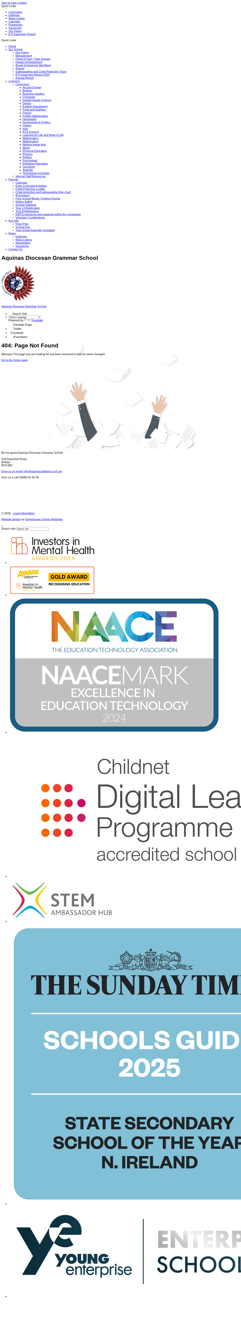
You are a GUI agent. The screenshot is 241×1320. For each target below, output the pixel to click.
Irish (25, 128)
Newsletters (23, 242)
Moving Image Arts (34, 144)
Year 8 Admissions (27, 211)
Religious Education (35, 163)
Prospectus (15, 24)
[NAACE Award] (114, 732)
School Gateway (26, 204)
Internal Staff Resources (31, 176)
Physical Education (35, 150)
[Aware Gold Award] (52, 594)
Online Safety (24, 201)
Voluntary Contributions (30, 217)
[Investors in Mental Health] (52, 562)
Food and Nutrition (34, 109)
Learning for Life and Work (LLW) (43, 135)
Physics (27, 154)
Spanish (28, 170)
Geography (30, 119)
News (12, 233)
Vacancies (15, 27)
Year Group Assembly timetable (35, 230)
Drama (27, 103)
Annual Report (25, 77)
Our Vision (15, 31)
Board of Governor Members (33, 65)
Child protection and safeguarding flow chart (43, 192)
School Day (23, 227)
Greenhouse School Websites (44, 519)
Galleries (14, 15)
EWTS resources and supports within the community (48, 214)
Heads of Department (29, 62)
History (27, 125)
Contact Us (15, 249)
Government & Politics (36, 122)
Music (26, 147)
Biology (27, 90)
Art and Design (32, 87)
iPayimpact (22, 195)
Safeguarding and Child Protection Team (41, 71)
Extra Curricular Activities (31, 185)
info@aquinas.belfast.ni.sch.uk (31, 471)
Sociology (29, 166)
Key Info (13, 220)
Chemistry (29, 97)
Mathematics (30, 138)
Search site (8, 528)
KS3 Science (31, 131)
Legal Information (24, 513)
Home (12, 46)
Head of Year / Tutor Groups (33, 58)
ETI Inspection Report (22, 34)
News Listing (16, 18)
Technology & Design (36, 173)
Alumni (20, 68)
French (27, 112)
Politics (27, 157)
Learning (14, 81)
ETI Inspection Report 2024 (33, 74)
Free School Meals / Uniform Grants (38, 198)
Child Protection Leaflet (30, 189)
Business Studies (33, 93)
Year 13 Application (28, 208)
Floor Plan (22, 223)
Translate (37, 320)
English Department (35, 106)
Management (24, 55)
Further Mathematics (35, 116)
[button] (17, 40)
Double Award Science (37, 100)
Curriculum (15, 12)
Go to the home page (14, 360)
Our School (15, 49)
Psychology (30, 160)
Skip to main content (14, 2)
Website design (11, 519)
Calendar (14, 21)
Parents (13, 179)
